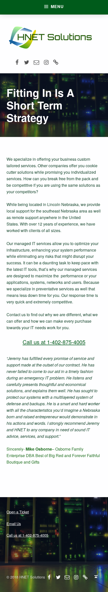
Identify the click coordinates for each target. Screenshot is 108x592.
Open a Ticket (18, 511)
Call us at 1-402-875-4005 (54, 342)
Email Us (14, 523)
